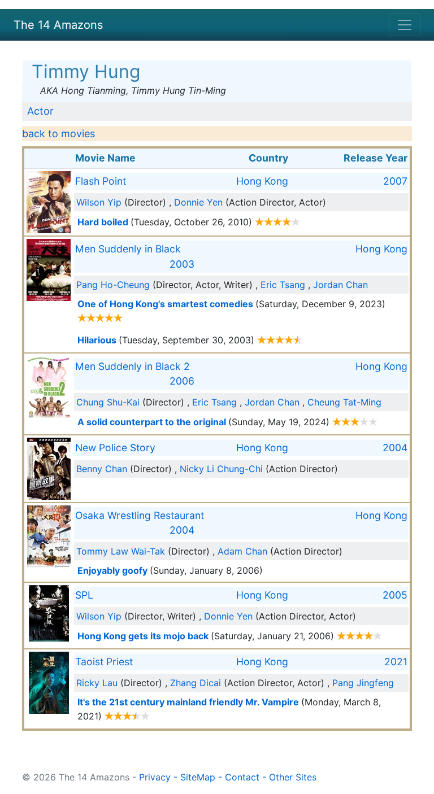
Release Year (375, 158)
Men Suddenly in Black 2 (132, 366)
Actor (40, 111)
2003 (182, 264)
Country (268, 158)
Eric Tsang (283, 284)
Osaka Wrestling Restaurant (139, 515)
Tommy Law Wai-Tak (120, 551)
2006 (182, 381)
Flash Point (100, 181)
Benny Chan (101, 468)
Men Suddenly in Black (128, 249)
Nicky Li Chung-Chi (221, 468)
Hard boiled (102, 222)
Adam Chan (242, 551)
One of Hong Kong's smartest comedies (165, 303)
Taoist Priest (104, 662)
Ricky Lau (97, 682)
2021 (395, 662)
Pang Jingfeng (363, 682)
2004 (395, 447)
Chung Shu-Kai (108, 402)
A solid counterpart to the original (151, 421)
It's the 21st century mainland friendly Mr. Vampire (188, 702)
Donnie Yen (198, 202)
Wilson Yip (98, 202)
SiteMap (197, 777)
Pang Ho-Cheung (113, 284)
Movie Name (105, 158)
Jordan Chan (340, 284)
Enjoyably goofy (112, 570)
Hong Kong (262, 181)
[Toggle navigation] (404, 25)
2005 (395, 595)
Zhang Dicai (195, 682)
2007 (395, 181)
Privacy (155, 777)
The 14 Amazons (58, 25)
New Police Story (115, 447)
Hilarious (96, 340)
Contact (242, 777)
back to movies (58, 133)
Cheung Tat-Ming (344, 402)
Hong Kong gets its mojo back (143, 636)
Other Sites (292, 777)
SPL (84, 595)
